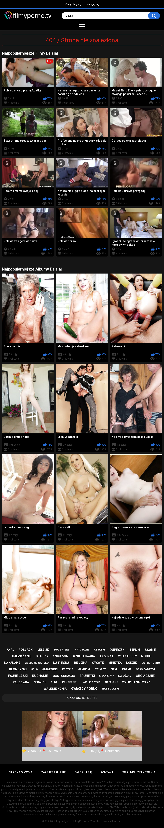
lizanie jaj (106, 675)
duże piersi (62, 649)
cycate (98, 663)
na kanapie (12, 662)
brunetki (87, 676)
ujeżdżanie (21, 656)
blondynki (18, 669)
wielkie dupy (127, 656)
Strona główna (20, 772)
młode (146, 656)
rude (54, 682)
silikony (42, 656)
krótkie (67, 669)
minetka (115, 663)
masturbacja (63, 676)
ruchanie (40, 676)
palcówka (21, 682)
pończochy (60, 656)
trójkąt (106, 656)
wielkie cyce (91, 682)
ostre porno (150, 662)
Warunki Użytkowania (138, 772)
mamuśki (83, 669)
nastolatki (110, 688)
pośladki (26, 650)
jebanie (126, 669)
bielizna (80, 663)
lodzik (131, 663)
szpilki (135, 649)
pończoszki (70, 682)
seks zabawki (145, 669)
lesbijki (44, 649)
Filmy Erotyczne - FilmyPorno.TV (72, 821)
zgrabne (39, 682)
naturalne (82, 649)
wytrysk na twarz (136, 682)
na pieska (61, 663)
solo (34, 669)
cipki (113, 669)
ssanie (150, 650)
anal (10, 649)
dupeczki (117, 650)
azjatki (99, 649)
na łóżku (124, 675)
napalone (111, 682)
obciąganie (145, 676)
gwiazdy (100, 669)
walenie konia (55, 689)
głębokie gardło (37, 662)
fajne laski (18, 676)
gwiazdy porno (84, 689)
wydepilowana (84, 656)
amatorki (50, 669)
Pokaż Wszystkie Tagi (82, 698)
